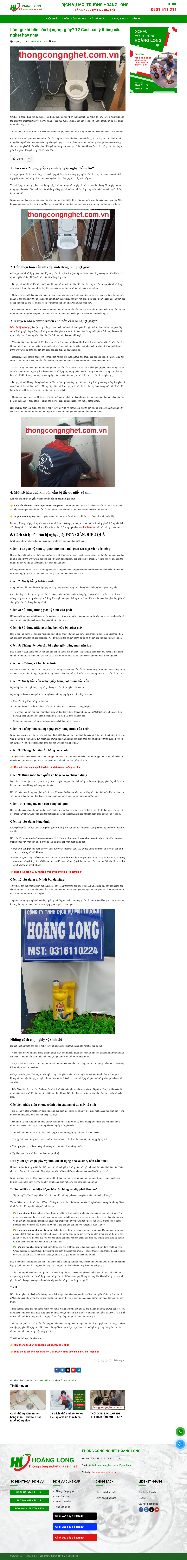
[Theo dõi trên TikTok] (151, 1509)
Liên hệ (136, 18)
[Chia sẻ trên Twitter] (62, 1370)
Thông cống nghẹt (74, 18)
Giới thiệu (52, 18)
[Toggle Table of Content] (27, 159)
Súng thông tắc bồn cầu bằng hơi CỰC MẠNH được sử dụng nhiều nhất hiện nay (56, 1351)
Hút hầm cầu (98, 18)
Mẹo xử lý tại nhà (47, 1380)
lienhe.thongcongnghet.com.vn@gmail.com (110, 1465)
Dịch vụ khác (118, 18)
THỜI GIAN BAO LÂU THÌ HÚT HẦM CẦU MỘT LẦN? (106, 1415)
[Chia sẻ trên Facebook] (56, 1370)
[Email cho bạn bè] (67, 1370)
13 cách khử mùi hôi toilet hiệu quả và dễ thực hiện (66, 1415)
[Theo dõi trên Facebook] (141, 1509)
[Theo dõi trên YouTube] (156, 1509)
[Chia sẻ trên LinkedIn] (78, 1370)
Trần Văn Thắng (39, 41)
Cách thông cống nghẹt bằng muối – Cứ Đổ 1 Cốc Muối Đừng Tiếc (25, 1417)
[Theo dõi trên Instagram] (146, 1509)
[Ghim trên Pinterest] (73, 1370)
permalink (72, 1380)
